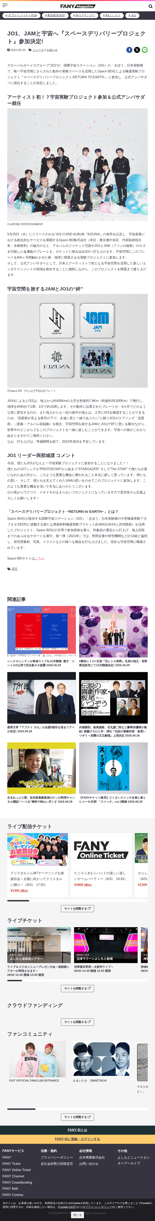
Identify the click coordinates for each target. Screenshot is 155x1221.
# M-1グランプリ (84, 15)
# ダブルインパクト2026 (21, 15)
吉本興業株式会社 (92, 1157)
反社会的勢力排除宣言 (57, 1163)
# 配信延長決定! (55, 15)
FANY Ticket (11, 1163)
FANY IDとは (77, 1130)
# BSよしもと (111, 15)
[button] (151, 6)
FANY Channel (13, 1176)
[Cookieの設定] (67, 1206)
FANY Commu (12, 1195)
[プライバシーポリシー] (98, 1206)
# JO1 (132, 15)
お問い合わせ (88, 1163)
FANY (6, 1157)
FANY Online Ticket (16, 1170)
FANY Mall (10, 1188)
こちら (40, 558)
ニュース (38, 50)
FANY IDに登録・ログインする (77, 1139)
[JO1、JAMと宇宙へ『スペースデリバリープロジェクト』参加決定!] (129, 50)
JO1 (14, 569)
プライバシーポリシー (57, 1157)
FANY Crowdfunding (17, 1182)
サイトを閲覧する (75, 908)
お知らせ (52, 50)
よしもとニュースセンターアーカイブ (133, 1160)
